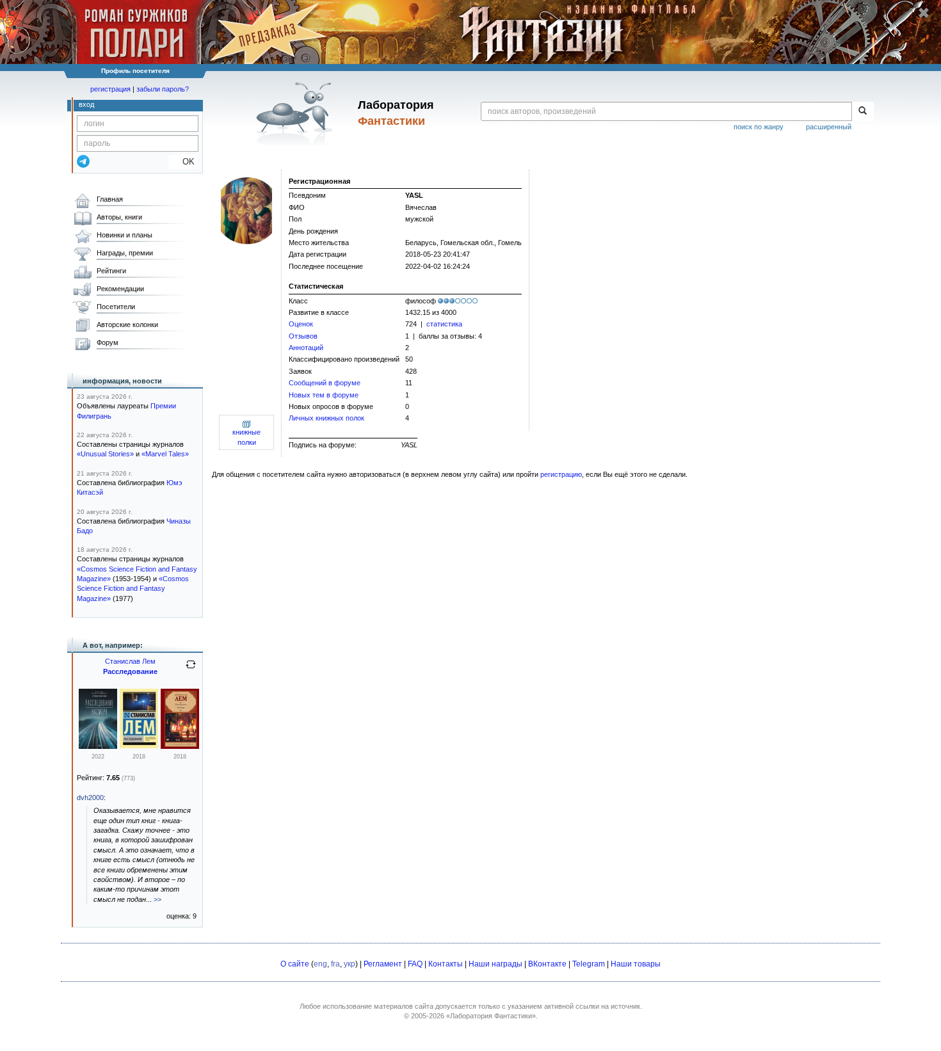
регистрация (110, 89)
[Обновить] (190, 669)
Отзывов (303, 336)
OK (183, 161)
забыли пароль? (162, 89)
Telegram (588, 963)
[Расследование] (139, 746)
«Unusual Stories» (105, 454)
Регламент (383, 963)
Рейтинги (111, 271)
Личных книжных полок (326, 418)
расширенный (828, 127)
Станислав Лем (130, 661)
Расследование (130, 671)
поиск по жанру (759, 127)
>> (157, 899)
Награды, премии (125, 253)
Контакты (445, 963)
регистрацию (561, 474)
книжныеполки (246, 436)
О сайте (294, 963)
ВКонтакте (547, 963)
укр (349, 963)
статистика (444, 324)
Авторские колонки (127, 324)
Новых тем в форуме (323, 395)
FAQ (415, 963)
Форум (107, 342)
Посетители (116, 306)
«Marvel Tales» (165, 454)
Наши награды (495, 963)
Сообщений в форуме (324, 383)
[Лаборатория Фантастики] (296, 113)
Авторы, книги (119, 217)
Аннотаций (306, 347)
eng (320, 963)
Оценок (301, 324)
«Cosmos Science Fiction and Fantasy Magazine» (133, 588)
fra (335, 963)
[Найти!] (862, 111)
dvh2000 (90, 797)
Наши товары (636, 963)
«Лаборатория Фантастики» (491, 1016)
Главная (110, 199)
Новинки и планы (124, 235)
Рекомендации (120, 289)
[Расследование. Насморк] (98, 746)
